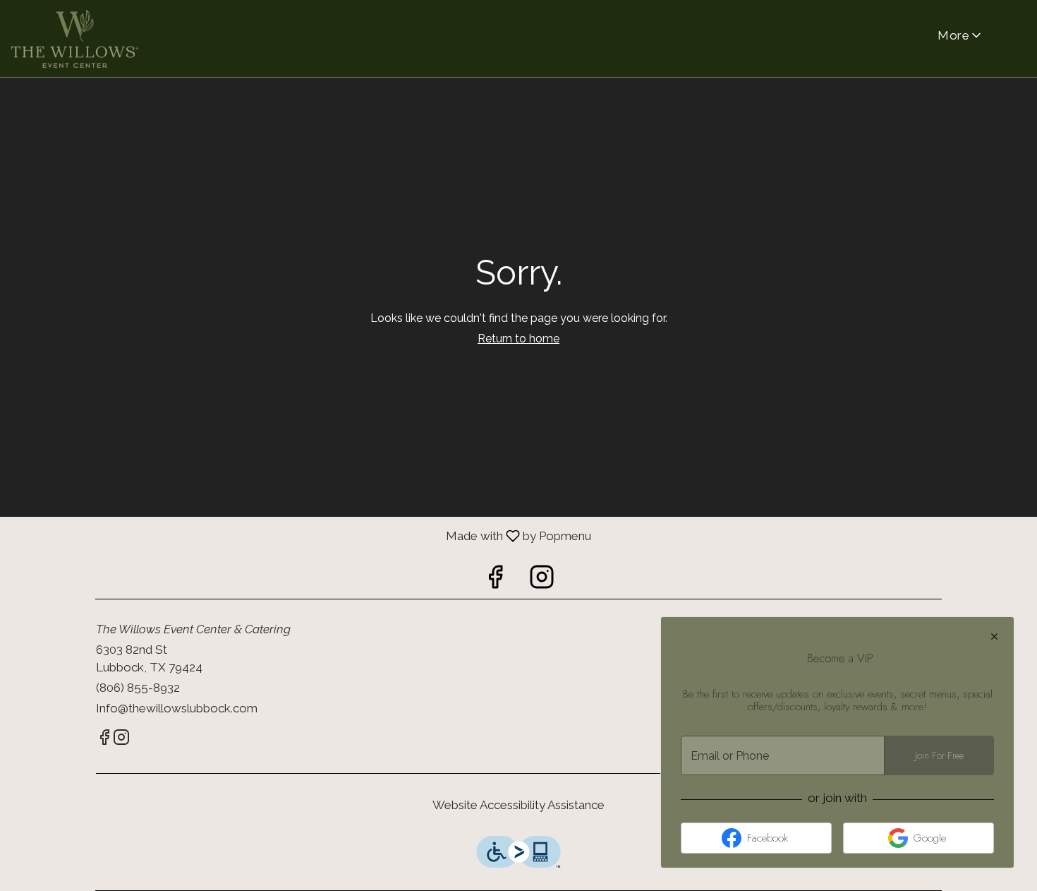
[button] (960, 35)
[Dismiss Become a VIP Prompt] (994, 636)
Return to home (518, 338)
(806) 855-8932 (138, 688)
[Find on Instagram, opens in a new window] (541, 581)
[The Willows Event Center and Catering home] (74, 39)
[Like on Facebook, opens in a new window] (495, 581)
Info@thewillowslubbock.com (176, 708)
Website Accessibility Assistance (518, 805)
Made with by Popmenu (295, 535)
